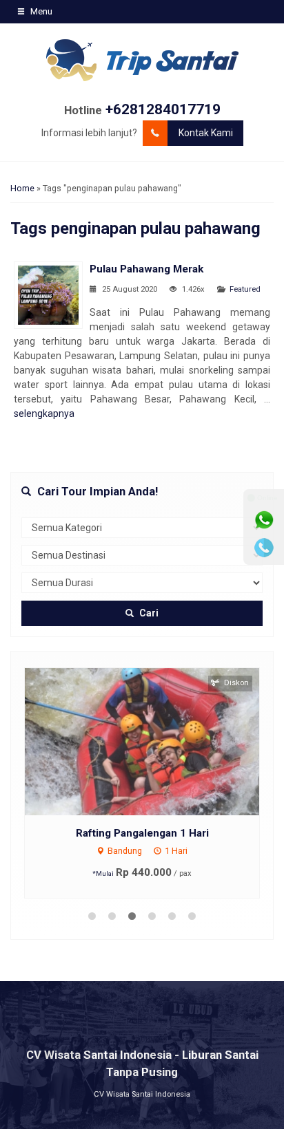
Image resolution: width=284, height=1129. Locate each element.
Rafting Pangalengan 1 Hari (142, 833)
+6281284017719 (163, 109)
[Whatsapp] (264, 520)
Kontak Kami (206, 132)
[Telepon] (264, 547)
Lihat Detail (155, 740)
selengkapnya (44, 413)
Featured (245, 289)
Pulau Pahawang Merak (146, 269)
